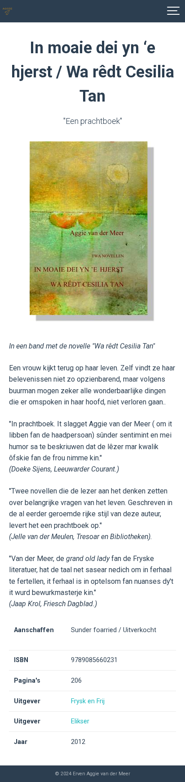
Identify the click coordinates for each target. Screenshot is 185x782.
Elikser (80, 721)
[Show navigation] (174, 11)
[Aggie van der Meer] (7, 11)
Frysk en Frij (88, 701)
